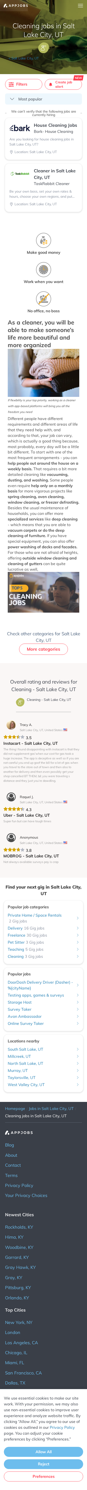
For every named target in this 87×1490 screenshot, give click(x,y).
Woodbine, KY (19, 1247)
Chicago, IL (16, 1352)
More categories (43, 649)
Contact (13, 1165)
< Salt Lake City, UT (23, 58)
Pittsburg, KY (18, 1287)
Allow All (44, 1451)
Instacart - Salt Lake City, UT (30, 743)
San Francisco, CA (23, 1373)
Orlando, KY (17, 1298)
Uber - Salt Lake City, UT (26, 815)
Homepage (15, 1108)
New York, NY (18, 1322)
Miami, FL (14, 1362)
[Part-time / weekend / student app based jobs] (14, 5)
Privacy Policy (19, 1185)
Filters (21, 84)
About (11, 1155)
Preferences (44, 1476)
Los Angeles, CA (21, 1342)
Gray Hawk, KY (20, 1267)
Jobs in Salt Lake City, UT (51, 1108)
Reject (43, 1463)
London (12, 1332)
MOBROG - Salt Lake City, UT (31, 855)
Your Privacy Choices (26, 1195)
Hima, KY (14, 1237)
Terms (11, 1175)
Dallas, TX (15, 1383)
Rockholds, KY (19, 1227)
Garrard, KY (17, 1257)
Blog (9, 1145)
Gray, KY (13, 1277)
